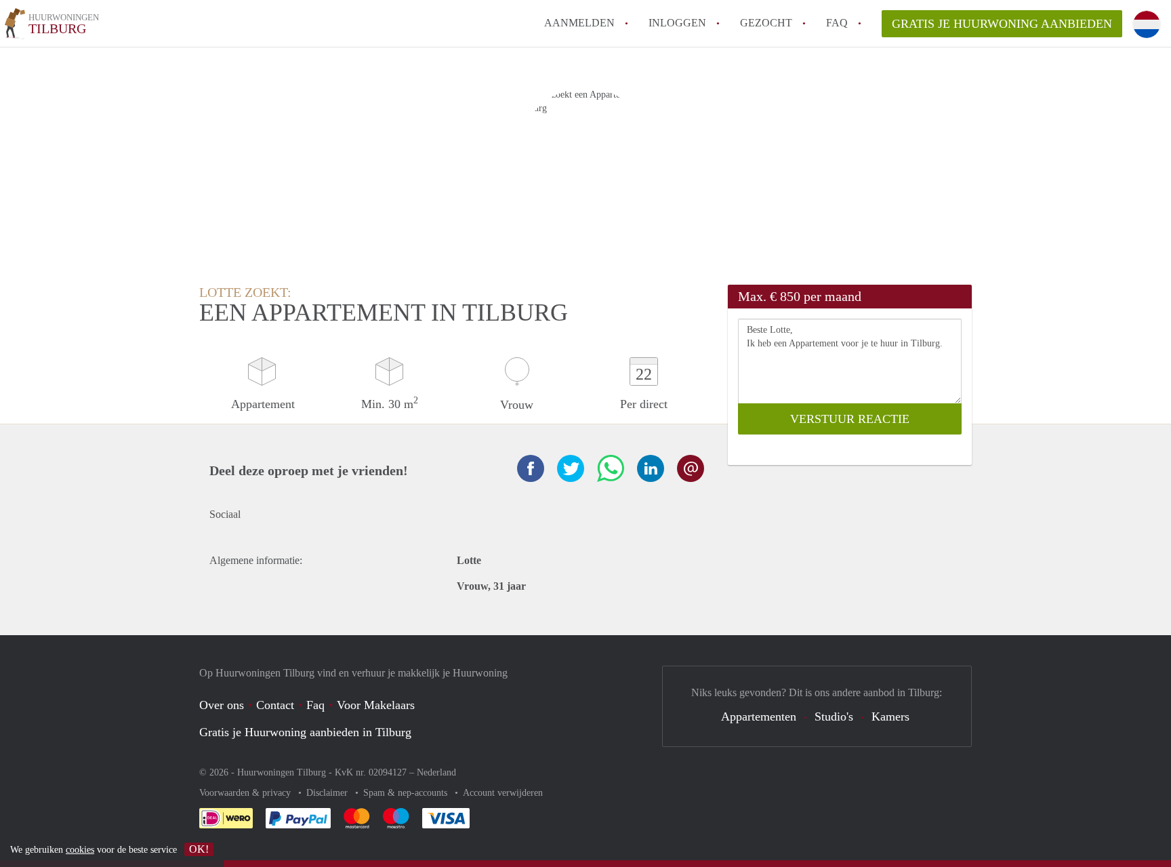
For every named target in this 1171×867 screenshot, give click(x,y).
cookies (80, 850)
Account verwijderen (503, 793)
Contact (275, 705)
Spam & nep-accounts (406, 793)
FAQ (837, 22)
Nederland (436, 772)
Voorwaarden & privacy (246, 793)
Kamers (890, 716)
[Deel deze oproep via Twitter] (570, 468)
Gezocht (766, 22)
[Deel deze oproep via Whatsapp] (610, 468)
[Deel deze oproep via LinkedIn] (650, 468)
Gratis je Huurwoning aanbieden (1002, 24)
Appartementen (758, 716)
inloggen (677, 22)
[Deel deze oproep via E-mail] (690, 468)
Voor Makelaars (376, 705)
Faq (315, 705)
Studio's (834, 716)
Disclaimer (328, 793)
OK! (199, 849)
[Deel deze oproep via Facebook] (530, 468)
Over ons (221, 705)
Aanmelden (579, 22)
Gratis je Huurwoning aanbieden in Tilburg (305, 732)
